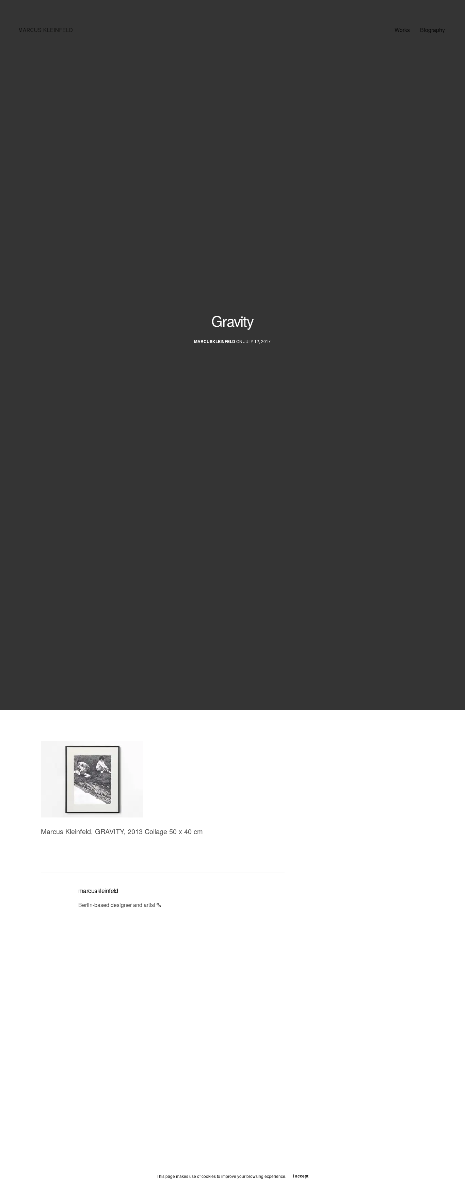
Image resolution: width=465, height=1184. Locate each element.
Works (402, 30)
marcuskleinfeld (214, 341)
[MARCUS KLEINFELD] (46, 30)
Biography (432, 30)
